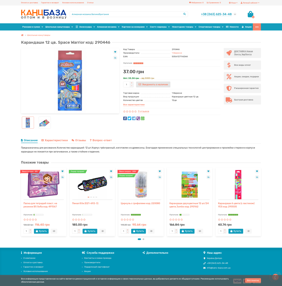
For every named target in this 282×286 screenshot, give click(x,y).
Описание (31, 140)
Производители (92, 262)
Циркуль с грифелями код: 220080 (140, 203)
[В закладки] (115, 52)
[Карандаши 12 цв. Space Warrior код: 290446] (70, 80)
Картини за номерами (133, 27)
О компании (29, 258)
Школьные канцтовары (57, 27)
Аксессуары (85, 27)
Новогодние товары (182, 27)
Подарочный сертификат (97, 267)
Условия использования (73, 3)
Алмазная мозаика (106, 27)
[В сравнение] (115, 57)
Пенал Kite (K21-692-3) (85, 203)
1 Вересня (177, 53)
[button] (139, 239)
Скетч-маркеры (158, 27)
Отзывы (80, 140)
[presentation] (21, 201)
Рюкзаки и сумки (31, 27)
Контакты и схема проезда (97, 258)
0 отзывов (143, 111)
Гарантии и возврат (50, 3)
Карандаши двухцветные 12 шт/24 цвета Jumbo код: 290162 (189, 205)
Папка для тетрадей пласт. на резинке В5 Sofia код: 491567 (40, 205)
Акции (248, 27)
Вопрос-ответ (102, 140)
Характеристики (56, 140)
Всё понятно (253, 280)
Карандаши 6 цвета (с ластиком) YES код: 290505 (236, 205)
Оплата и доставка (29, 3)
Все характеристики (134, 104)
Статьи (90, 3)
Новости (234, 27)
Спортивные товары (209, 27)
